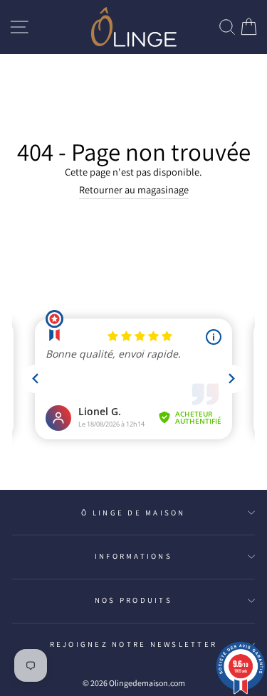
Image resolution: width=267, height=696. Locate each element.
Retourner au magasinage (134, 189)
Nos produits (133, 600)
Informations (133, 556)
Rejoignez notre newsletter (134, 644)
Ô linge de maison (133, 513)
